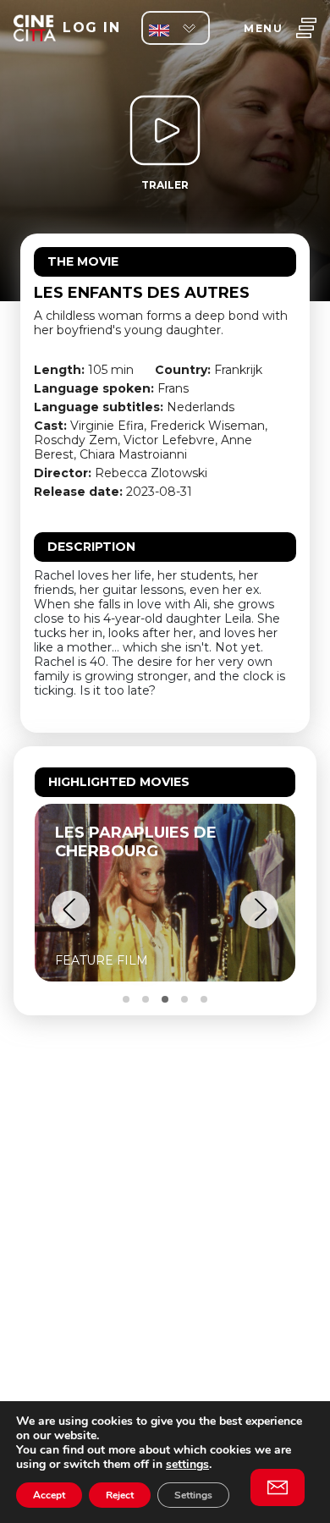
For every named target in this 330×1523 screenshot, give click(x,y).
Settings (193, 1495)
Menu (263, 28)
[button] (71, 910)
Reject (120, 1495)
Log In (91, 27)
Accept (49, 1495)
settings (187, 1464)
